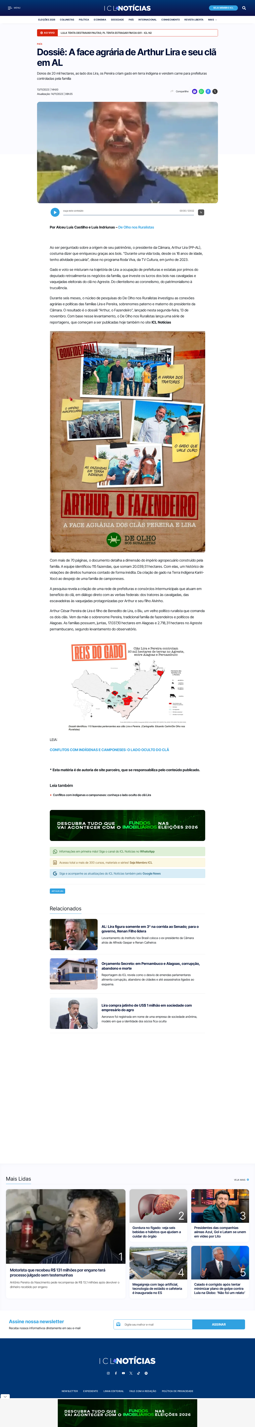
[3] (220, 1206)
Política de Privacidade (177, 1391)
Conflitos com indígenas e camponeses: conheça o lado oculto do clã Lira (102, 795)
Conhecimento (170, 19)
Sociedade (117, 19)
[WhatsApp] (201, 91)
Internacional (147, 19)
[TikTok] (138, 1373)
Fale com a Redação (142, 1391)
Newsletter (70, 1391)
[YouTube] (123, 1373)
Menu (17, 8)
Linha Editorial (114, 1391)
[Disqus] (127, 1094)
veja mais (240, 1179)
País (131, 19)
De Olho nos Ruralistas (136, 227)
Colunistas (67, 19)
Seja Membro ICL (223, 8)
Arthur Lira (57, 891)
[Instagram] (108, 1373)
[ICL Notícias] (127, 8)
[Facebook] (208, 91)
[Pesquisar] (244, 8)
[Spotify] (146, 1373)
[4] (158, 1262)
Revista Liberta (193, 19)
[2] (158, 1206)
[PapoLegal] (194, 91)
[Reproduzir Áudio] (55, 212)
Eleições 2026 (46, 19)
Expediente (90, 1391)
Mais (211, 19)
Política (84, 19)
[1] (66, 1226)
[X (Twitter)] (215, 91)
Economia (100, 19)
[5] (220, 1262)
